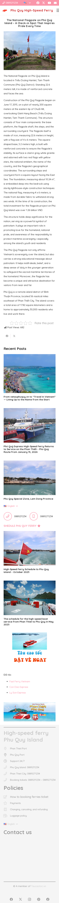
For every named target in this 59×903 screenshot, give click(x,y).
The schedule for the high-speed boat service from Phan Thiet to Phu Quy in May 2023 (28, 621)
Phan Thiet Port (18, 748)
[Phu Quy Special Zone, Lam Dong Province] (30, 478)
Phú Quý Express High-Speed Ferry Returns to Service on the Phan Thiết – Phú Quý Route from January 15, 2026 (29, 449)
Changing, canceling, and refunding (29, 809)
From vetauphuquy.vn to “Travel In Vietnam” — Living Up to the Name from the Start (30, 398)
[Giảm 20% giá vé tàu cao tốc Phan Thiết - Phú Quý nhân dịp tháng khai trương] (30, 711)
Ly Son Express (17, 692)
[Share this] (7, 336)
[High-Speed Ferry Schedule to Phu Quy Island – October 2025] (30, 548)
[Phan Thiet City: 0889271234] (7, 773)
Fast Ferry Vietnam (19, 681)
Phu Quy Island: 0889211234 (24, 767)
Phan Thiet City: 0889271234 (25, 773)
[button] (27, 2)
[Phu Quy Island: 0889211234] (7, 767)
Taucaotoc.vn (38, 886)
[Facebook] (38, 2)
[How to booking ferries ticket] (7, 796)
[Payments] (7, 803)
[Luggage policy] (7, 815)
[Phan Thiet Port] (7, 748)
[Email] (55, 2)
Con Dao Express (18, 686)
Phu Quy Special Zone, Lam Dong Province (28, 498)
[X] (43, 2)
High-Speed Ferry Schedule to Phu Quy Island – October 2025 (26, 571)
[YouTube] (49, 2)
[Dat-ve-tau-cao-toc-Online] (30, 649)
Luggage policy (18, 815)
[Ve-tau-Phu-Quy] (4, 10)
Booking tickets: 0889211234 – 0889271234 (33, 779)
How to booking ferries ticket (29, 797)
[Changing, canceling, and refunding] (7, 809)
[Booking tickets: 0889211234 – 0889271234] (7, 780)
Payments (15, 803)
